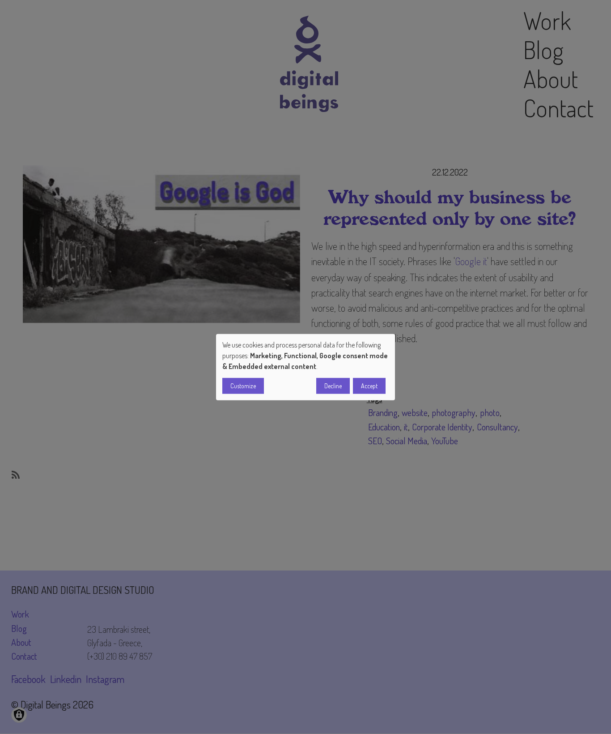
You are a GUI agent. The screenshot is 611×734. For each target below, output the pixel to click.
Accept (369, 386)
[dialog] (305, 367)
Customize (243, 386)
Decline (333, 386)
